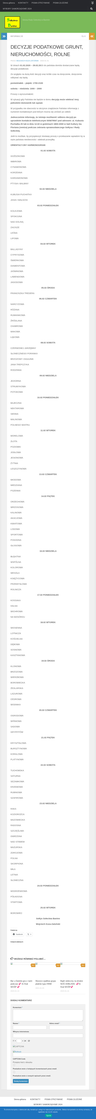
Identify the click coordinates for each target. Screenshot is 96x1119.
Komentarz (17, 1007)
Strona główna (9, 3)
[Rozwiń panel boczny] (4, 36)
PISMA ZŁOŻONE (60, 3)
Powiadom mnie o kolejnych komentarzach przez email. (35, 1069)
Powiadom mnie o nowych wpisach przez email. (32, 1076)
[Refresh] (17, 1052)
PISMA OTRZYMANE (41, 3)
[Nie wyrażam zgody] (93, 1113)
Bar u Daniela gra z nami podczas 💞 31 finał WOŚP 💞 (21, 984)
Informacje (17, 36)
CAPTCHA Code (19, 1059)
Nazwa (16, 1023)
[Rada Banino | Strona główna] (12, 22)
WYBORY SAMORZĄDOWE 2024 (17, 9)
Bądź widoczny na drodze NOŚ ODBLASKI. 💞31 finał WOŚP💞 (71, 984)
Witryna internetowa (21, 1031)
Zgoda (48, 1115)
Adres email (54, 1023)
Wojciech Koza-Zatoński (27, 61)
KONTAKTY (23, 3)
